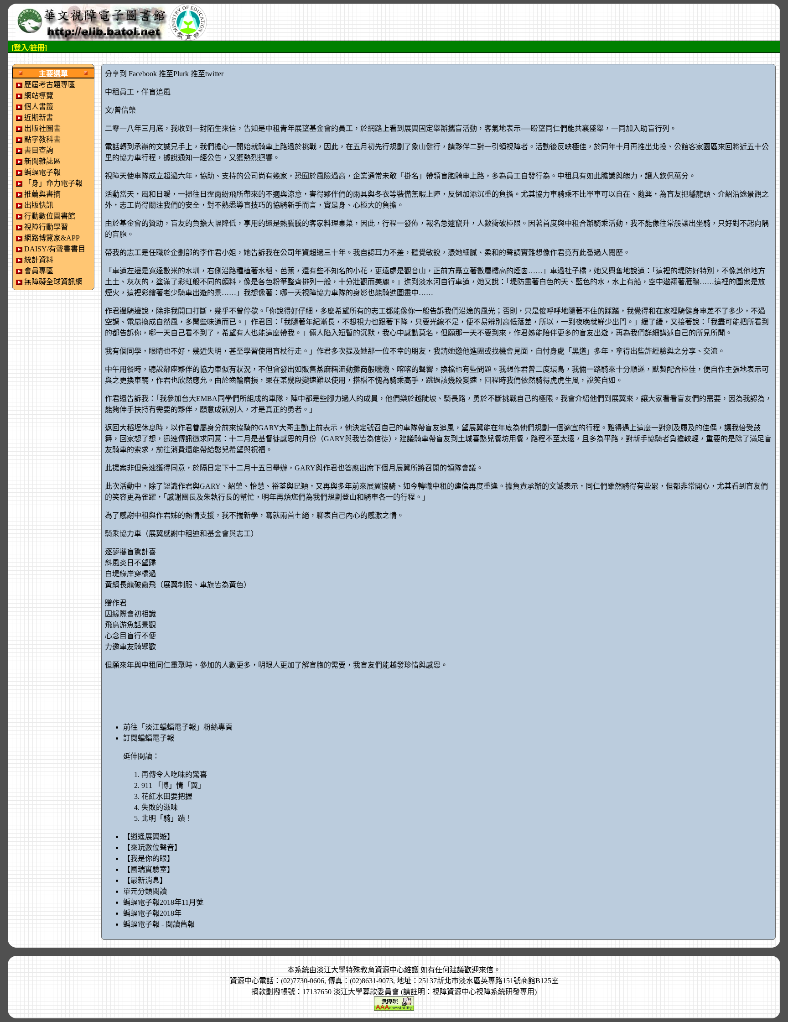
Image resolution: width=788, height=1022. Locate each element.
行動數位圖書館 (49, 216)
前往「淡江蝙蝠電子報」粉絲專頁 (178, 727)
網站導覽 (38, 95)
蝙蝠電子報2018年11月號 (163, 902)
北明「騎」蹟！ (166, 818)
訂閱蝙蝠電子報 (148, 738)
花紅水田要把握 (166, 796)
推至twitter (207, 74)
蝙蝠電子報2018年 (152, 913)
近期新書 (38, 117)
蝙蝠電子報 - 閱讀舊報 (159, 924)
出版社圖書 (42, 128)
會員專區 (38, 271)
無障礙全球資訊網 (53, 282)
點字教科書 (42, 139)
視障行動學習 (46, 227)
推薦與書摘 (42, 194)
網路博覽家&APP (52, 238)
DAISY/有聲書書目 (54, 249)
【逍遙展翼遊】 (148, 836)
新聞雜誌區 (42, 161)
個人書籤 (38, 106)
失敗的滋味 (159, 807)
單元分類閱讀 (145, 891)
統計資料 (38, 260)
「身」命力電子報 (53, 183)
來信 (486, 970)
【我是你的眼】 (148, 858)
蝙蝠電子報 (42, 172)
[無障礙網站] (394, 1002)
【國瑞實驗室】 (148, 869)
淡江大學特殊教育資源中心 (360, 970)
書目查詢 (38, 150)
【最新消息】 (145, 880)
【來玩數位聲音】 (152, 847)
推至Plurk (174, 74)
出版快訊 (38, 205)
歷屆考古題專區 (49, 85)
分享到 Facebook (131, 74)
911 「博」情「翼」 (173, 785)
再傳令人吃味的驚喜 (174, 774)
